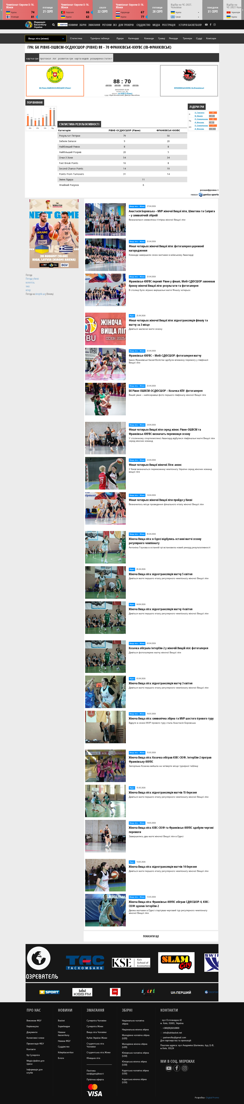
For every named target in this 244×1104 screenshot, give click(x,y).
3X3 (115, 25)
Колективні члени (35, 1038)
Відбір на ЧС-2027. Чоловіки (181, 6)
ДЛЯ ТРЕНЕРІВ (126, 25)
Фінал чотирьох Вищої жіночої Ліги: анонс (155, 465)
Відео (132, 316)
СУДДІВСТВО (143, 25)
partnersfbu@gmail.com (174, 1037)
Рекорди (173, 38)
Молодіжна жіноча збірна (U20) (134, 1045)
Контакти (31, 1049)
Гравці (161, 38)
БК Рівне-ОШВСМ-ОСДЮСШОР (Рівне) (55, 88)
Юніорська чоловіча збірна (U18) (135, 1054)
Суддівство (63, 1046)
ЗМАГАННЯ (94, 25)
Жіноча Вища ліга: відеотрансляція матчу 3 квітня (160, 683)
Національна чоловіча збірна (133, 1022)
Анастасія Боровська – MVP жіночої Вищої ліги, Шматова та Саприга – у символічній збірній (172, 213)
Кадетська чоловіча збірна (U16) (135, 1072)
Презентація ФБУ (35, 1043)
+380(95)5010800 (171, 1028)
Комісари (211, 38)
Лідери (120, 38)
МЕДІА (156, 25)
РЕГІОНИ (107, 25)
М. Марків (199, 116)
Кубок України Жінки (97, 1038)
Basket (61, 1020)
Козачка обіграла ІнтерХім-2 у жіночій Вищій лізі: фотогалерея (168, 648)
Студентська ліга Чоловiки (95, 1045)
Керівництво (33, 1026)
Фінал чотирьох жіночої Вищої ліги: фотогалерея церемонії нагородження (166, 248)
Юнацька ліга (93, 1058)
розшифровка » (209, 190)
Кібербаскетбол (66, 1052)
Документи (32, 1032)
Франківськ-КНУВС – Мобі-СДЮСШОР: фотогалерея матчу (165, 355)
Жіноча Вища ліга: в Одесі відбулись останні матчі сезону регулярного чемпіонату (165, 541)
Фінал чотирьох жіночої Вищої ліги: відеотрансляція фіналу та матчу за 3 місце (168, 322)
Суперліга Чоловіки (96, 1020)
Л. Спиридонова (201, 119)
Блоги (61, 1058)
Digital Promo (212, 1097)
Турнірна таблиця (99, 38)
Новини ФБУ (64, 1041)
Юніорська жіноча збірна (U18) (134, 1063)
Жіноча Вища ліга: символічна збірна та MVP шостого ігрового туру (171, 718)
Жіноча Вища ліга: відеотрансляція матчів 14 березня (163, 867)
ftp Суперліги (33, 1055)
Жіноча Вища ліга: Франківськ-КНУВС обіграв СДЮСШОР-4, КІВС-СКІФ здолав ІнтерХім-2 (169, 904)
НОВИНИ (73, 25)
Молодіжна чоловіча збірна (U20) (135, 1037)
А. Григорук (199, 113)
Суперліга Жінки (95, 1026)
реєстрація (168, 25)
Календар (133, 38)
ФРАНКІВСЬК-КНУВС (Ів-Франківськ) (189, 88)
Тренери (187, 38)
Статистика (76, 38)
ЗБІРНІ (82, 25)
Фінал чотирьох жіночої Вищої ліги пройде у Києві (160, 500)
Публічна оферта (95, 1079)
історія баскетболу (190, 25)
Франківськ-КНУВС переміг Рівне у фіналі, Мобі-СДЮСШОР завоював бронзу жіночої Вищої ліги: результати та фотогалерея (172, 283)
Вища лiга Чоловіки (96, 1032)
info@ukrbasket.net (172, 1032)
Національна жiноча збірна (135, 1029)
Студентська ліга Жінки (98, 1052)
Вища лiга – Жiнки (137, 206)
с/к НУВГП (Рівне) (125, 93)
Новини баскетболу (63, 1034)
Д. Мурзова (199, 122)
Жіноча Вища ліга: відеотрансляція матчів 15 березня (163, 792)
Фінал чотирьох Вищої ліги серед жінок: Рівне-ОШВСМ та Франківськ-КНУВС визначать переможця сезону (165, 431)
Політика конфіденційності (95, 1072)
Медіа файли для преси (35, 1062)
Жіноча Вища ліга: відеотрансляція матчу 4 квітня (160, 609)
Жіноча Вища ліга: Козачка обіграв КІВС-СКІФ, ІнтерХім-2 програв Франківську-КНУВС (170, 759)
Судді (199, 38)
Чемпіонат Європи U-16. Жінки (20, 6)
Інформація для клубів (34, 1071)
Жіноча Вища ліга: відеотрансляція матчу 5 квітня (160, 574)
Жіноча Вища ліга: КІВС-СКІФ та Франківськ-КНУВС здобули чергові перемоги (171, 830)
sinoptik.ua (40, 294)
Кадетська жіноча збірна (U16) (134, 1081)
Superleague (64, 1026)
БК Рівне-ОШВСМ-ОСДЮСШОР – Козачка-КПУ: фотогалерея (166, 391)
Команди (149, 38)
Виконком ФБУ (34, 1020)
